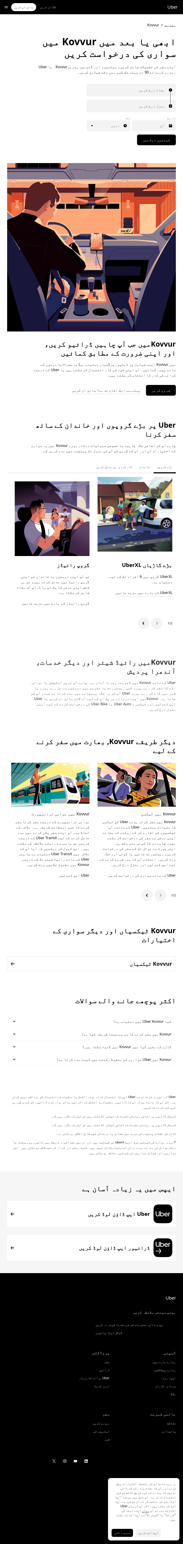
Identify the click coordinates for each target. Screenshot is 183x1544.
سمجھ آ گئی (122, 1533)
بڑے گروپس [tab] (164, 467)
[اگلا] (143, 623)
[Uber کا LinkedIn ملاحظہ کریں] (86, 1461)
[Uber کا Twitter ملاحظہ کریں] (54, 1461)
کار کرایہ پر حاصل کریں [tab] (114, 467)
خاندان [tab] (144, 467)
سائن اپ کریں (23, 7)
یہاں (145, 1510)
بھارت (170, 25)
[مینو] (6, 7)
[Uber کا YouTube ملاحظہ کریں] (75, 1461)
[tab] (89, 467)
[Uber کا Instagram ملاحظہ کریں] (64, 1461)
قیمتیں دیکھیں (156, 139)
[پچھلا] (157, 623)
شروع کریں (161, 390)
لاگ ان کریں (48, 7)
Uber (172, 7)
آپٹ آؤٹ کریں (148, 1533)
